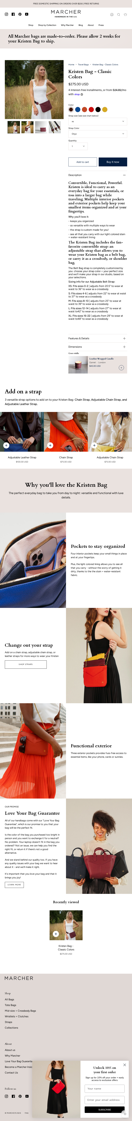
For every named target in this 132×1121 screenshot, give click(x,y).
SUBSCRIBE (104, 1109)
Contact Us (11, 1072)
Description (75, 175)
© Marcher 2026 (13, 1113)
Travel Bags (83, 64)
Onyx (74, 134)
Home (71, 64)
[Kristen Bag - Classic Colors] (66, 925)
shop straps (26, 664)
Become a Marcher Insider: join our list (27, 1066)
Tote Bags (10, 1005)
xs (73, 121)
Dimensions (75, 346)
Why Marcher (12, 1055)
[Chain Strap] (66, 432)
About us (10, 1050)
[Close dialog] (124, 1065)
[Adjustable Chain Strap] (110, 432)
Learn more (14, 885)
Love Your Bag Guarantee (19, 1061)
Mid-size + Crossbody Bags (20, 1010)
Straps (8, 1022)
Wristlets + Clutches (16, 1016)
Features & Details (78, 338)
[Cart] (125, 14)
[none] (14, 127)
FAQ (27, 1113)
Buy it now (113, 161)
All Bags (9, 999)
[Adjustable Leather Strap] (22, 432)
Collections (11, 1027)
